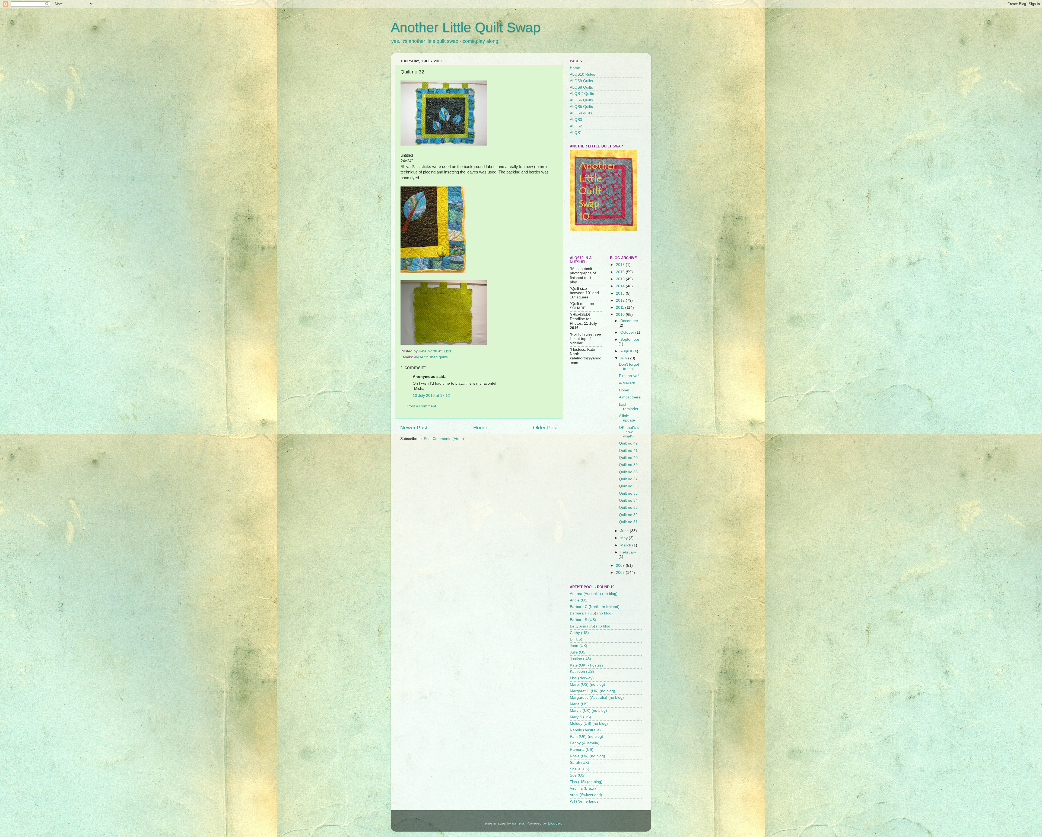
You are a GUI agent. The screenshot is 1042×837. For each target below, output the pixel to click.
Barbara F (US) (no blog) (591, 613)
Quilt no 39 (628, 465)
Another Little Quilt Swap (466, 27)
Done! (624, 390)
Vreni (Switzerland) (586, 795)
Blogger (554, 823)
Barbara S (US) (583, 620)
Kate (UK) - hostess (586, 665)
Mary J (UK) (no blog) (588, 711)
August (626, 351)
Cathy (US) (579, 633)
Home (480, 427)
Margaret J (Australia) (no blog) (597, 698)
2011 (620, 307)
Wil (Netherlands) (585, 801)
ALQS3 (576, 120)
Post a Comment (421, 406)
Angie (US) (579, 600)
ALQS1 (576, 133)
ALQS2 (576, 126)
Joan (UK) (578, 646)
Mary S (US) (580, 717)
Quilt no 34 (628, 500)
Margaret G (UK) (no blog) (592, 691)
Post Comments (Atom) (444, 439)
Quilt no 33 (628, 508)
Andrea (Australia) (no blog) (594, 594)
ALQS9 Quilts (581, 81)
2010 (621, 315)
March (626, 545)
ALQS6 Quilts (581, 100)
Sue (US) (578, 775)
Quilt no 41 (628, 451)
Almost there (630, 397)
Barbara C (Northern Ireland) (595, 607)
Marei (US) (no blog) (587, 685)
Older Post (545, 427)
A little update (627, 418)
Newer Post (413, 427)
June (625, 531)
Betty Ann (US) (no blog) (591, 626)
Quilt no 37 (628, 479)
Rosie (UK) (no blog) (587, 756)
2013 (621, 293)
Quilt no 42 (628, 443)
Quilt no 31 (628, 522)
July (624, 358)
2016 (621, 272)
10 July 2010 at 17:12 (431, 396)
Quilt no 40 (628, 458)
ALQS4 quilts (581, 113)
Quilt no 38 (628, 472)
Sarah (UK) (579, 763)
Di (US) (576, 639)
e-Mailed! (627, 383)
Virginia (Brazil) (583, 788)
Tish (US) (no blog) (586, 782)
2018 (621, 265)
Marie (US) (579, 704)
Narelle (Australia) (585, 730)
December (629, 321)
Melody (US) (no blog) (589, 724)
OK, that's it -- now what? (630, 432)
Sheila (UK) (579, 769)
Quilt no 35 (628, 493)
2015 (621, 279)
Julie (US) (578, 652)
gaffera (518, 823)
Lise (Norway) (582, 678)
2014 (621, 286)
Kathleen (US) (582, 671)
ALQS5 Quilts (581, 107)
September (629, 339)
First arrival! (629, 376)
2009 (621, 566)
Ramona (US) (581, 750)
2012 (621, 300)
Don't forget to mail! (629, 366)
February (628, 552)
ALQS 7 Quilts (582, 94)
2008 (621, 573)
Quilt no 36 (628, 486)
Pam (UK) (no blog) (586, 737)
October (627, 332)
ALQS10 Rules (582, 74)
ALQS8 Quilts (581, 87)
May (624, 538)
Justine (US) (580, 659)
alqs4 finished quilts (431, 357)
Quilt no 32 (628, 515)
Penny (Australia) (584, 743)
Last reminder (628, 407)
